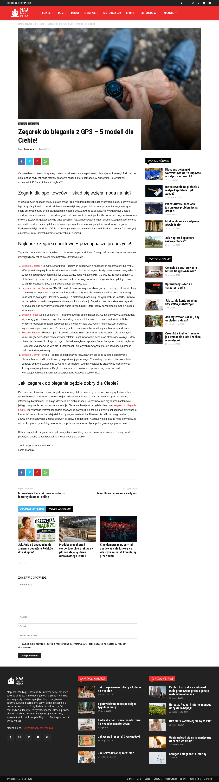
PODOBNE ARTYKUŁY (32, 508)
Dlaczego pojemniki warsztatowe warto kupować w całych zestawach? (183, 173)
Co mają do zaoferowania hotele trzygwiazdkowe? (181, 269)
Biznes (46, 13)
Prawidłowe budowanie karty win (116, 493)
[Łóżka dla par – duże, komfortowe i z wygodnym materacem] (86, 725)
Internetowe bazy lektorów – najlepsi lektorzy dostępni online (41, 495)
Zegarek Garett (30, 265)
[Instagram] (192, 3)
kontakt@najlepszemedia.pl (39, 727)
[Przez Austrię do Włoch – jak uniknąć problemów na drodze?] (154, 208)
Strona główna (25, 23)
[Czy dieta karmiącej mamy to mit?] (157, 725)
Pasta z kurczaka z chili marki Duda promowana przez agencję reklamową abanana (189, 691)
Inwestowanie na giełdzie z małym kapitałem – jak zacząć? (182, 190)
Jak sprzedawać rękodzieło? (116, 753)
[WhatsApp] (45, 161)
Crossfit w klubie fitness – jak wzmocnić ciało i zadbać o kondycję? (183, 337)
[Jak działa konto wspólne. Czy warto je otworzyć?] (154, 305)
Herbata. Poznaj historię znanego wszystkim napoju (190, 706)
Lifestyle (89, 13)
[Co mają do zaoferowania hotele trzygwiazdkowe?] (154, 272)
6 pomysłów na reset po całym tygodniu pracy (117, 705)
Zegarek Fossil (30, 314)
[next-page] (26, 563)
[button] (181, 3)
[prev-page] (20, 563)
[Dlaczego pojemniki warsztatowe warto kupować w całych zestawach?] (154, 174)
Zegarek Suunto (31, 332)
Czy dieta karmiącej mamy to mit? (190, 721)
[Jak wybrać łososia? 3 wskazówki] (86, 741)
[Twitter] (198, 3)
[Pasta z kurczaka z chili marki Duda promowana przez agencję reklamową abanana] (157, 692)
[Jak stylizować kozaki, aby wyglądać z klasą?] (154, 321)
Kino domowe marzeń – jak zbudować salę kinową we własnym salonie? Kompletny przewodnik (118, 550)
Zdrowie (169, 13)
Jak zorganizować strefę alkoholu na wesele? (119, 689)
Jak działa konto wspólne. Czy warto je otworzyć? (181, 302)
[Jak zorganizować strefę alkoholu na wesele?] (86, 692)
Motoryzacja (112, 13)
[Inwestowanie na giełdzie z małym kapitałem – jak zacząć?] (154, 191)
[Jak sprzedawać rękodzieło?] (86, 757)
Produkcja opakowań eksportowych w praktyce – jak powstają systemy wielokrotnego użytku (76, 550)
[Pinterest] (37, 161)
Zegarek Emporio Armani (36, 288)
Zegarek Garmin (31, 354)
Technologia (147, 13)
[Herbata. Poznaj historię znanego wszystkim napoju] (157, 709)
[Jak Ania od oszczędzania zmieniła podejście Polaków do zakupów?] (36, 529)
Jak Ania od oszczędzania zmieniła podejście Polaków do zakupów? (35, 548)
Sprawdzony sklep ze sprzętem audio (178, 285)
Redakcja (29, 149)
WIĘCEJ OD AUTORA (59, 508)
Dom (60, 13)
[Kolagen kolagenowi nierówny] (157, 758)
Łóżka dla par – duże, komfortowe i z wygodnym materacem (119, 721)
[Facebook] (187, 3)
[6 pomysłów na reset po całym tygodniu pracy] (86, 708)
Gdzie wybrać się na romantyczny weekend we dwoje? (190, 739)
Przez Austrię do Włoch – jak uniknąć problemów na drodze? (181, 207)
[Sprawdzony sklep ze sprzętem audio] (154, 288)
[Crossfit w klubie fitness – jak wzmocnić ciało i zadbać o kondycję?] (154, 338)
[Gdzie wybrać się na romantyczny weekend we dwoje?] (157, 742)
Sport (130, 13)
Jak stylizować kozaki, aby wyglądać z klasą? (182, 318)
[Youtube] (209, 3)
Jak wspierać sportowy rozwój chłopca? (179, 239)
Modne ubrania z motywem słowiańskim (182, 223)
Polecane (39, 23)
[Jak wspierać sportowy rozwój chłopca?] (154, 242)
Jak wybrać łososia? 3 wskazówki (119, 736)
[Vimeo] (204, 3)
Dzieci (75, 13)
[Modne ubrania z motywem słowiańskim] (154, 226)
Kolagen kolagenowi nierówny (187, 754)
